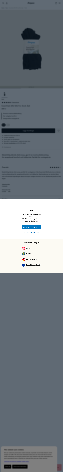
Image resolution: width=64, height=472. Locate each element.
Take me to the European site (31, 227)
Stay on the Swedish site (31, 233)
